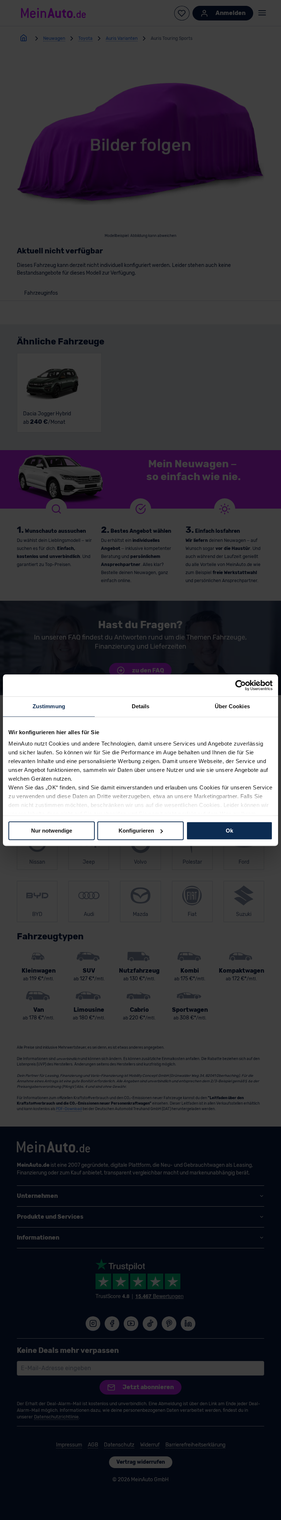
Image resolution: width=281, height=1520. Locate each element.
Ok (229, 830)
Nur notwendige (51, 830)
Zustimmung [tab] (49, 706)
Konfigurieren (136, 830)
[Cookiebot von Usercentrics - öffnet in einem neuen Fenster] (241, 685)
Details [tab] (141, 706)
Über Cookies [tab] (232, 706)
